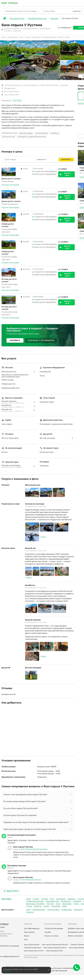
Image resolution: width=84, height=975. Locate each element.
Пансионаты (78, 909)
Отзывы (27, 37)
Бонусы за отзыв (51, 936)
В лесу (52, 899)
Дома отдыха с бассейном (35, 904)
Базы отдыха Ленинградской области (55, 944)
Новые (64, 906)
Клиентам (28, 924)
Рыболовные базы (39, 909)
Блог (26, 939)
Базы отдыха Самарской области (55, 947)
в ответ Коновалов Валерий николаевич (33, 849)
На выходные (61, 899)
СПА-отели (50, 904)
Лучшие (46, 906)
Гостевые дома (66, 909)
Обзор (4, 37)
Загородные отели (52, 901)
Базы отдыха (6, 899)
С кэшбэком (77, 901)
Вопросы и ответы (64, 37)
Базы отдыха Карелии (31, 944)
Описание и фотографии (10, 185)
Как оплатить (29, 932)
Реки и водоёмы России (54, 951)
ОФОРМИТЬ (15, 340)
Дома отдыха (67, 904)
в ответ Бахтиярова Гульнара (30, 880)
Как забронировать (32, 928)
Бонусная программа (52, 924)
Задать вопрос (12, 891)
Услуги (21, 37)
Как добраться (36, 37)
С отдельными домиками (35, 901)
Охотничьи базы (53, 909)
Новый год (37, 906)
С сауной (36, 899)
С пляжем (44, 899)
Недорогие (71, 899)
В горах (76, 904)
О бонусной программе (53, 928)
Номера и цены (12, 37)
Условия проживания (49, 37)
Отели (28, 909)
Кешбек (47, 932)
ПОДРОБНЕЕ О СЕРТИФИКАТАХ (41, 340)
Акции (26, 936)
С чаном (29, 906)
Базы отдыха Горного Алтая (34, 951)
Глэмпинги (30, 912)
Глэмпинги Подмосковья (32, 947)
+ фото (43, 537)
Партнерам (72, 924)
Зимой (28, 899)
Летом (58, 904)
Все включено (66, 901)
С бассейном (55, 906)
